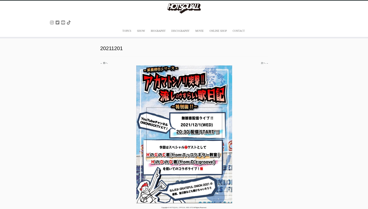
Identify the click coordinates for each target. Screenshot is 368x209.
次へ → (264, 63)
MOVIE (199, 30)
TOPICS (126, 30)
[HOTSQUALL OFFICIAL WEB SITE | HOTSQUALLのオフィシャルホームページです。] (184, 8)
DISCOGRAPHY (180, 30)
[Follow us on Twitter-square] (58, 22)
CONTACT (239, 30)
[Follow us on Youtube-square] (64, 22)
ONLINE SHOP (218, 30)
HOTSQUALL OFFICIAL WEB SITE (181, 207)
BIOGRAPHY (158, 30)
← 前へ (104, 63)
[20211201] (184, 134)
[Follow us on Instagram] (53, 22)
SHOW (141, 30)
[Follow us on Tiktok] (69, 22)
